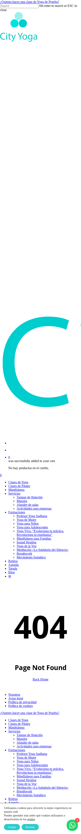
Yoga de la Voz (27, 784)
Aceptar (12, 827)
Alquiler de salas (27, 742)
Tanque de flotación (30, 735)
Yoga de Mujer (26, 757)
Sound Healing (26, 780)
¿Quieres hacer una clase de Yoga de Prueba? (29, 2)
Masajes (22, 739)
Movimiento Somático (31, 795)
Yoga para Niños (28, 761)
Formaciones (16, 750)
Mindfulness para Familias (34, 776)
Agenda (13, 802)
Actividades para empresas (34, 746)
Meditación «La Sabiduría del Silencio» (43, 787)
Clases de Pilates (19, 724)
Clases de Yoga (18, 720)
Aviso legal (15, 698)
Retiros (13, 799)
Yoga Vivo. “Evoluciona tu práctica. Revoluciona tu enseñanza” (40, 770)
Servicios (14, 731)
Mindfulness (16, 727)
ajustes (31, 819)
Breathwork (24, 791)
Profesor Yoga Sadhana (32, 754)
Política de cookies (20, 706)
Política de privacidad (22, 702)
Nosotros (14, 694)
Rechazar (30, 827)
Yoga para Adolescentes (32, 765)
